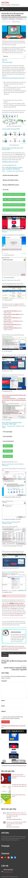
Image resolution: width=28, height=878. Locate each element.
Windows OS (5, 655)
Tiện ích (23, 653)
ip (3, 649)
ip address (7, 649)
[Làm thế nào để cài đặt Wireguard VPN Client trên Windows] (6, 779)
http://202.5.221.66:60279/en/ (11, 317)
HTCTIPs (5, 2)
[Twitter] (12, 857)
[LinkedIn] (15, 857)
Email (3, 706)
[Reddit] (8, 857)
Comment (4, 681)
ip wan (10, 649)
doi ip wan (17, 647)
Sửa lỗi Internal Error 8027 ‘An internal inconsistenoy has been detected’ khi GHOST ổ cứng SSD (17, 814)
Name (3, 700)
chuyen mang (18, 646)
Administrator (12, 18)
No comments (19, 18)
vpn (13, 649)
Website (3, 711)
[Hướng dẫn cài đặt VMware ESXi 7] (6, 799)
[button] (14, 194)
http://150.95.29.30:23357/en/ (11, 324)
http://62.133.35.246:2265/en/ (11, 328)
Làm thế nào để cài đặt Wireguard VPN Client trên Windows (18, 776)
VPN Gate (14, 608)
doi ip (13, 647)
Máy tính (18, 653)
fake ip (21, 647)
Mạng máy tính (11, 653)
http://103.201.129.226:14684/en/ (12, 314)
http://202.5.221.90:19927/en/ (11, 311)
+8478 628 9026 (8, 869)
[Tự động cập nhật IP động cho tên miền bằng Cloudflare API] (6, 789)
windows (16, 649)
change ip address (10, 646)
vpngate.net (12, 283)
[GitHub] (5, 857)
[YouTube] (2, 857)
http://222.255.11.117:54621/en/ (12, 321)
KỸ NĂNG (4, 653)
